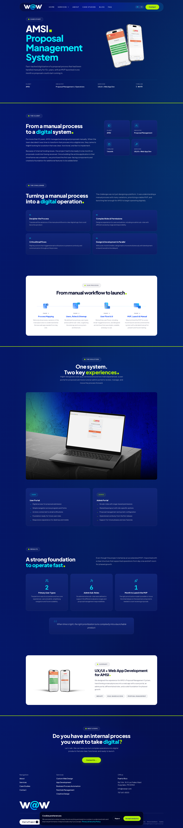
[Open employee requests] (34, 805)
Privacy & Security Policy (91, 821)
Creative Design (62, 794)
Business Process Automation (68, 786)
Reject (117, 818)
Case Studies (89, 7)
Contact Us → (91, 760)
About (76, 7)
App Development (63, 782)
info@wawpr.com (125, 789)
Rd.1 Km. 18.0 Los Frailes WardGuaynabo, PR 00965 (129, 783)
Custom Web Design (64, 778)
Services (23, 782)
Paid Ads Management (65, 790)
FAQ (110, 7)
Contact (152, 7)
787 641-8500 (123, 792)
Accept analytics (132, 818)
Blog (102, 7)
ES (141, 7)
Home (51, 7)
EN (137, 7)
